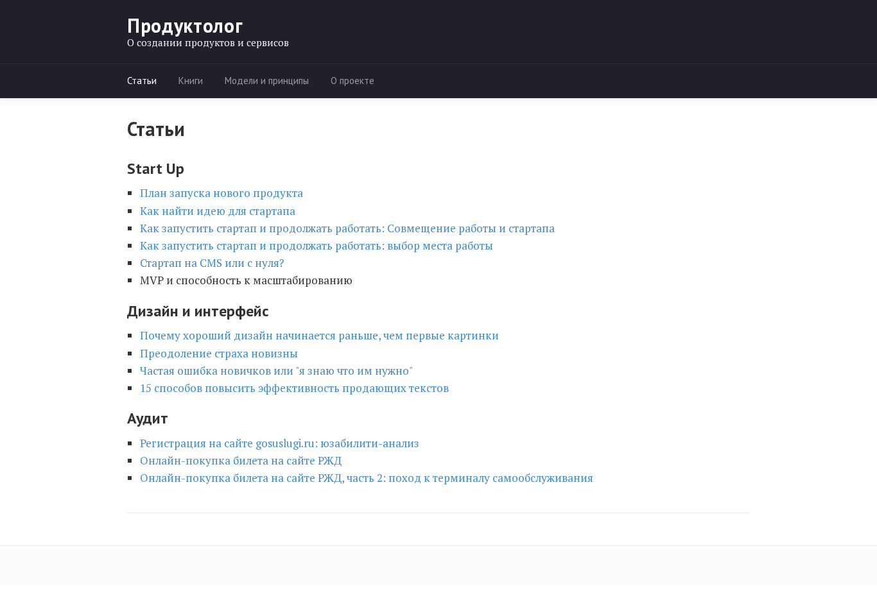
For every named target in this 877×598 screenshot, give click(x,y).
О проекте (352, 80)
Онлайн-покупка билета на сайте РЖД (241, 460)
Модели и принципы (267, 80)
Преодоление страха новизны (219, 353)
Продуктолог (185, 25)
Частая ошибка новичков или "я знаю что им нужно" (276, 370)
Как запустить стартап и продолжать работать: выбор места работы (316, 245)
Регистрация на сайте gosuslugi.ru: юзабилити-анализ (279, 443)
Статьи (142, 80)
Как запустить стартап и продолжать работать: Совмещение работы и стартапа (347, 228)
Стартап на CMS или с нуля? (212, 262)
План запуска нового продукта (221, 192)
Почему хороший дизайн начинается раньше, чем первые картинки (319, 335)
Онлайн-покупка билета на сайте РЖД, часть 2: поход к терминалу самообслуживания (366, 477)
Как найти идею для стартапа (217, 210)
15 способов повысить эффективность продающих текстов (294, 387)
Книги (190, 80)
